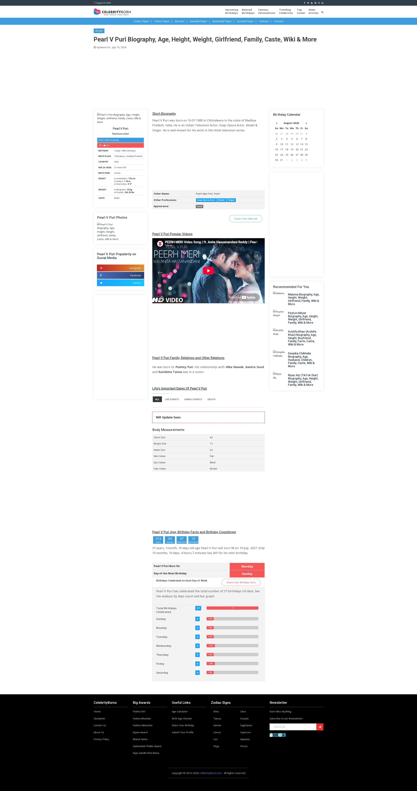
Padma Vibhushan (142, 725)
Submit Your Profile (183, 732)
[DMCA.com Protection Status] (278, 734)
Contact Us (100, 725)
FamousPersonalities (267, 11)
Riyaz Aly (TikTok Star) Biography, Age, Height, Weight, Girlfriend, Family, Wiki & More (303, 379)
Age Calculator (180, 711)
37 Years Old (120, 167)
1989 (123, 150)
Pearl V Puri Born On (167, 566)
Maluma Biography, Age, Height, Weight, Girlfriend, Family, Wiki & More (303, 299)
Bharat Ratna (140, 739)
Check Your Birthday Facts (241, 582)
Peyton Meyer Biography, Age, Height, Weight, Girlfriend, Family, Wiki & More (303, 317)
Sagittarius (246, 725)
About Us (99, 732)
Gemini (217, 725)
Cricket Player (141, 21)
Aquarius (245, 739)
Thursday (162, 655)
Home (97, 711)
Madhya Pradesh (134, 156)
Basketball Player (222, 21)
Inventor (279, 21)
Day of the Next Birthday (170, 573)
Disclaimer (99, 718)
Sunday (161, 619)
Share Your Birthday (183, 725)
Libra (243, 711)
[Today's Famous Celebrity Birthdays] (112, 11)
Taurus (217, 718)
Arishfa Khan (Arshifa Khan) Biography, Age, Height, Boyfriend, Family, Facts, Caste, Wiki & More (302, 338)
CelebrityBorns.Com (210, 773)
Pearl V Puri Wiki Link (245, 218)
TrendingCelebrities (286, 11)
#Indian (99, 30)
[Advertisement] (191, 78)
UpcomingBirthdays (231, 11)
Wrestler (180, 21)
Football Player (245, 21)
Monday (131, 150)
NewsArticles (313, 11)
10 (115, 150)
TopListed (301, 11)
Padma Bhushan (142, 718)
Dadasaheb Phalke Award (147, 746)
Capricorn (245, 732)
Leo (215, 739)
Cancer (117, 173)
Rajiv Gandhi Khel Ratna (146, 753)
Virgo (216, 746)
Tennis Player (162, 21)
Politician (264, 21)
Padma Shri (139, 711)
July (118, 150)
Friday (160, 663)
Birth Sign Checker (182, 718)
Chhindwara (120, 156)
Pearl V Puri (120, 128)
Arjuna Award (140, 732)
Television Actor (120, 134)
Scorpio (244, 718)
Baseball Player (198, 21)
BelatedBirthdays (248, 11)
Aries (216, 711)
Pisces (244, 746)
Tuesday (161, 637)
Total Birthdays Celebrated (166, 610)
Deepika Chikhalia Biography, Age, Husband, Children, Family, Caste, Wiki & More (301, 360)
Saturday (162, 672)
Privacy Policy (101, 739)
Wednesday (163, 646)
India (116, 161)
